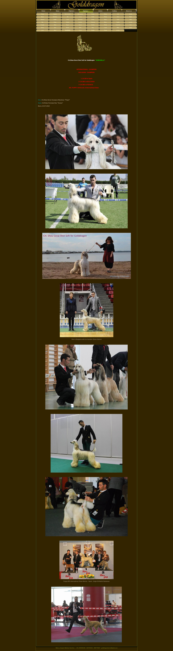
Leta (67, 19)
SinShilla (67, 30)
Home (43, 11)
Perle (92, 19)
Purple (42, 24)
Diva (55, 24)
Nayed (42, 19)
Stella (92, 30)
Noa (93, 27)
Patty (42, 14)
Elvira (67, 27)
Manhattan (68, 14)
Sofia (92, 16)
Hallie (55, 19)
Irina (118, 16)
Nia (42, 22)
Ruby (105, 14)
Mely (118, 27)
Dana (42, 27)
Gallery (114, 11)
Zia (67, 16)
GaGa (93, 24)
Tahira (67, 22)
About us (129, 11)
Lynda (130, 22)
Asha (130, 27)
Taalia (118, 22)
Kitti (131, 19)
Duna (80, 24)
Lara (42, 30)
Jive (55, 27)
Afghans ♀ (86, 11)
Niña (80, 27)
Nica (55, 30)
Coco (80, 30)
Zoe (131, 24)
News (57, 11)
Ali (118, 14)
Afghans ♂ (72, 11)
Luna (80, 16)
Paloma (93, 22)
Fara (55, 22)
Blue (105, 22)
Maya (42, 16)
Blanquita (80, 14)
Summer (80, 19)
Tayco (67, 24)
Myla (130, 16)
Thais (105, 30)
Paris (105, 16)
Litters (100, 11)
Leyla (105, 27)
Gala (118, 19)
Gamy (55, 14)
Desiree (55, 16)
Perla (105, 24)
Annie (118, 30)
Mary (105, 19)
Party (92, 14)
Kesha (80, 22)
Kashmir (118, 24)
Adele (130, 14)
